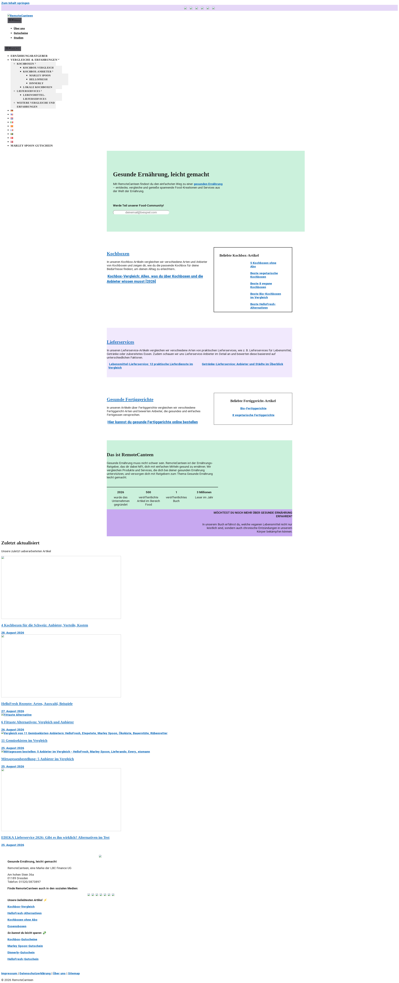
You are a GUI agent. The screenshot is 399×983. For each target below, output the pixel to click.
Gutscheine (21, 33)
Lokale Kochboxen (37, 87)
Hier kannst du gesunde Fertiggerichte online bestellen (153, 422)
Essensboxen (16, 926)
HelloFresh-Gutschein (22, 959)
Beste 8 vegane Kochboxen (261, 285)
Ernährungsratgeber (29, 55)
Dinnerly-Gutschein (21, 952)
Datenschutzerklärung (35, 973)
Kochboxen (25, 63)
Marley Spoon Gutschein (32, 145)
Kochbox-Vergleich (38, 67)
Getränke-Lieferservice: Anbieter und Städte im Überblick (242, 364)
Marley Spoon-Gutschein (25, 946)
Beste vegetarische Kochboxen (264, 275)
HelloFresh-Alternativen (24, 913)
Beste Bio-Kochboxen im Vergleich (265, 295)
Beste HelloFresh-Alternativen (263, 306)
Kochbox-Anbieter (37, 71)
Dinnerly (36, 83)
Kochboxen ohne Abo (22, 920)
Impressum (9, 973)
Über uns (19, 28)
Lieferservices (28, 91)
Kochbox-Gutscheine (22, 939)
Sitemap (74, 973)
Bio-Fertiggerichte (253, 408)
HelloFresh (38, 79)
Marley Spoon (40, 75)
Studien (18, 37)
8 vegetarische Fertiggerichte (253, 415)
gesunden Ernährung (208, 184)
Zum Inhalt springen (15, 3)
